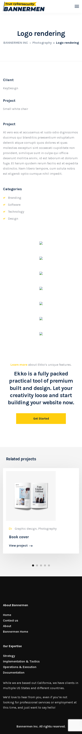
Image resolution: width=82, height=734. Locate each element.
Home (7, 615)
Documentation (13, 672)
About (7, 626)
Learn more (19, 365)
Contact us (10, 620)
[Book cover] (31, 495)
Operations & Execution (19, 667)
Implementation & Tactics (21, 661)
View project (18, 545)
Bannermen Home (15, 631)
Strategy (9, 656)
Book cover (19, 537)
